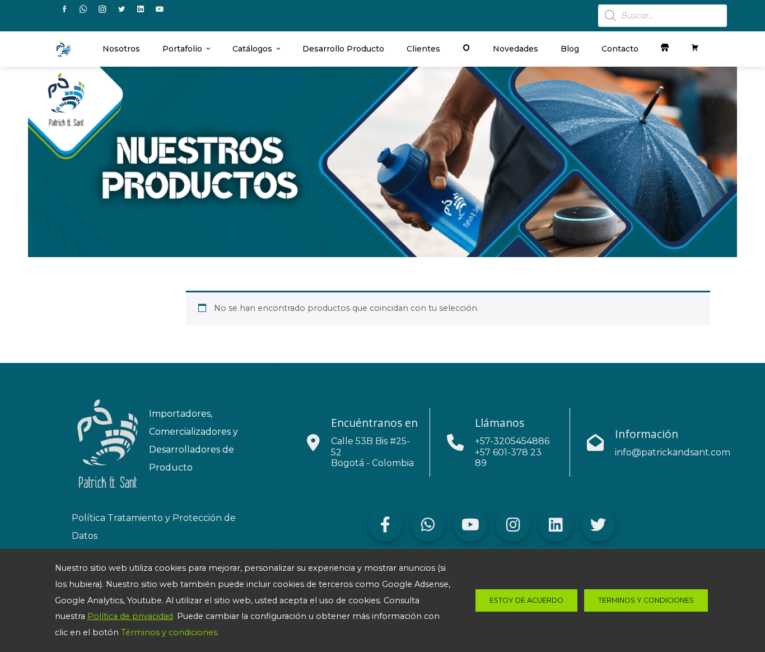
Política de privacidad (130, 616)
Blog (570, 49)
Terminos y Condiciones (646, 600)
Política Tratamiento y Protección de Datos (154, 527)
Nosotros (121, 49)
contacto (619, 49)
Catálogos (252, 49)
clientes (423, 49)
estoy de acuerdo (526, 600)
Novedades (515, 49)
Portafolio (182, 49)
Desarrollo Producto (343, 49)
